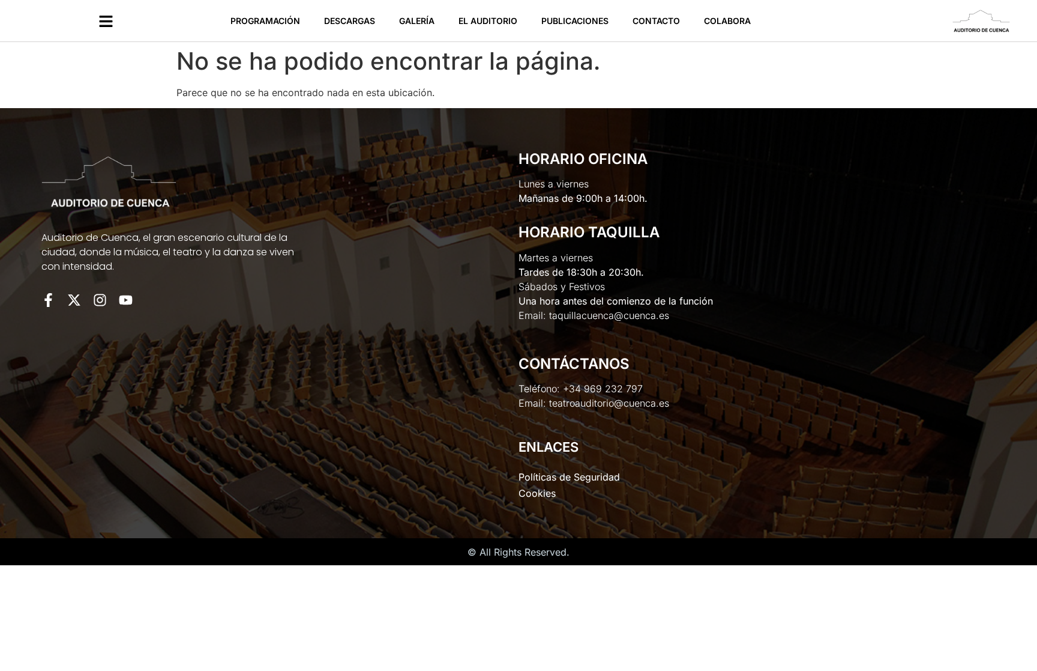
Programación (265, 21)
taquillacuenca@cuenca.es (609, 315)
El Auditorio (487, 21)
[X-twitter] (74, 300)
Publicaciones (575, 21)
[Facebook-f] (48, 300)
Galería (416, 21)
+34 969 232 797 (603, 389)
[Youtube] (126, 300)
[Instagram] (100, 300)
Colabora (727, 21)
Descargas (349, 21)
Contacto (656, 21)
